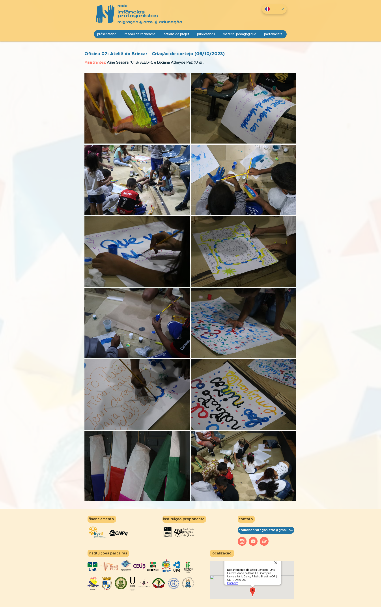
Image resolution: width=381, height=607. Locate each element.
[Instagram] (242, 541)
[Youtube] (253, 541)
